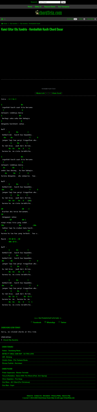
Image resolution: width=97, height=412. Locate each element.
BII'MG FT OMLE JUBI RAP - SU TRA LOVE (18, 354)
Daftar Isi (38, 7)
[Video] (84, 19)
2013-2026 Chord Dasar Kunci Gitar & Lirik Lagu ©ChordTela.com (53, 398)
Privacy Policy (56, 396)
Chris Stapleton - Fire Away (12, 379)
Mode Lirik (41, 93)
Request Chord (49, 7)
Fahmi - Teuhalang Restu (11, 351)
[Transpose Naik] (49, 93)
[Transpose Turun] (46, 93)
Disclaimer (46, 396)
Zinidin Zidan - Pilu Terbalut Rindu (15, 360)
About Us (30, 396)
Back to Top (66, 396)
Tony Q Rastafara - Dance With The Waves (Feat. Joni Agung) (24, 376)
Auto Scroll (57, 93)
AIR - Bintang (7, 357)
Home (30, 7)
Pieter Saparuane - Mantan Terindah (15, 372)
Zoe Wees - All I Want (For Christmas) (16, 382)
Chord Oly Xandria (10, 340)
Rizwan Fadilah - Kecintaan (12, 363)
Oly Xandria (14, 23)
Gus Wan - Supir (8, 385)
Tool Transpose (63, 7)
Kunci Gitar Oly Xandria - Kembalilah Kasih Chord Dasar (32, 29)
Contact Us (38, 396)
